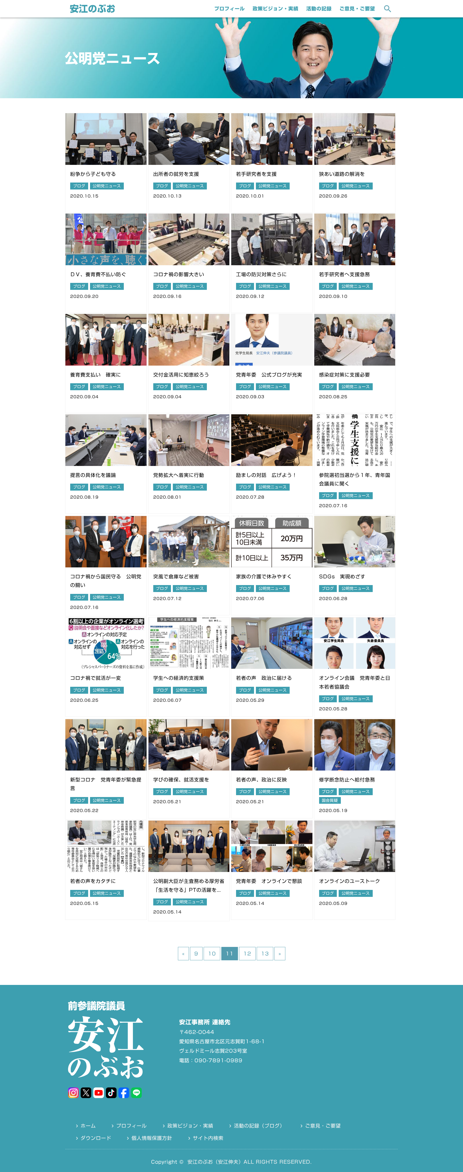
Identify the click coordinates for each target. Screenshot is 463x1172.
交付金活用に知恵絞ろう (181, 374)
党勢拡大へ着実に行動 (178, 475)
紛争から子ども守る (93, 174)
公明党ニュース (107, 186)
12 (247, 953)
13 (265, 953)
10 (212, 953)
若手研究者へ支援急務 (344, 274)
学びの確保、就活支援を (181, 779)
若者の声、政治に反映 (261, 779)
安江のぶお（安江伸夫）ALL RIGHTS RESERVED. (250, 1161)
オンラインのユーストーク (349, 881)
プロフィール (229, 8)
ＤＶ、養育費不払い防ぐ (98, 274)
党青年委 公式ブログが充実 (269, 374)
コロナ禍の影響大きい (178, 274)
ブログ (79, 186)
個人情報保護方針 (152, 1138)
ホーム (88, 1125)
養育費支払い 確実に (95, 374)
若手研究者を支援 (256, 174)
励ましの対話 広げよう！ (266, 475)
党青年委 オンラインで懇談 (269, 881)
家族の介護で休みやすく (264, 576)
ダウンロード (96, 1138)
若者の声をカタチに (93, 881)
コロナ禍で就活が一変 (95, 678)
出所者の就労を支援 (176, 174)
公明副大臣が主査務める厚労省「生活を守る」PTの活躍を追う (189, 890)
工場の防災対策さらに (261, 274)
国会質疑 (330, 800)
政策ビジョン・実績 (275, 8)
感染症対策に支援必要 (344, 374)
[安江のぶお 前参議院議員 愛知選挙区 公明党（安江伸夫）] (92, 11)
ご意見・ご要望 (357, 8)
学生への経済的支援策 (178, 678)
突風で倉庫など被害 (176, 576)
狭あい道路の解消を (342, 174)
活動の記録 (319, 8)
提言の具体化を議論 (93, 475)
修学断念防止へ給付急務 (347, 779)
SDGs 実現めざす (342, 576)
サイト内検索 (208, 1138)
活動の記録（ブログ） (259, 1125)
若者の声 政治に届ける (264, 678)
